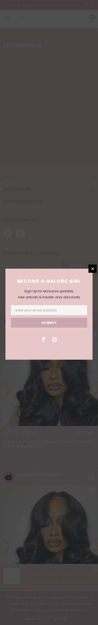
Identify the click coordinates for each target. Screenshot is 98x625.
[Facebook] (43, 339)
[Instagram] (54, 339)
